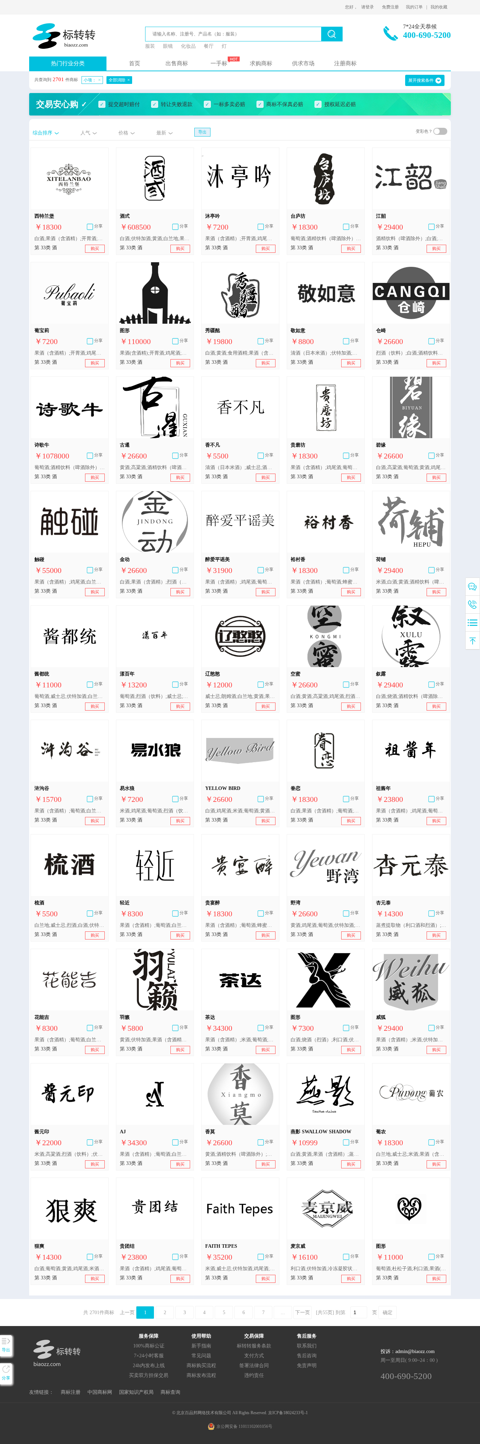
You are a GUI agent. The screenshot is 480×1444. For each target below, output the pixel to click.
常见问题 (201, 1355)
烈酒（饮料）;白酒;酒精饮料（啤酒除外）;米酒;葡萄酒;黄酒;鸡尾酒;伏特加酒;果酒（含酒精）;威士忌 (411, 353)
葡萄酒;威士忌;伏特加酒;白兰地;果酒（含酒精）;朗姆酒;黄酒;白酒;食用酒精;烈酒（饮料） (69, 696)
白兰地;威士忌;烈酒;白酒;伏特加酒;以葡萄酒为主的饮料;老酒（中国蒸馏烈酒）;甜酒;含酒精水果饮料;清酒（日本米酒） (69, 925)
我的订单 (414, 7)
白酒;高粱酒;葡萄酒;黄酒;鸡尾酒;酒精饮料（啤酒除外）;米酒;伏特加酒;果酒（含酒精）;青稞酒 (411, 467)
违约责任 (254, 1375)
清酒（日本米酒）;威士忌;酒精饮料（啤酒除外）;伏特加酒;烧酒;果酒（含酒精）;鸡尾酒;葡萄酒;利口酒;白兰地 (240, 467)
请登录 (367, 7)
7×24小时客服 (149, 1355)
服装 (150, 46)
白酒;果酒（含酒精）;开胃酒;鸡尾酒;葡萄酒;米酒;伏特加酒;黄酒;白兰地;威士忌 (69, 238)
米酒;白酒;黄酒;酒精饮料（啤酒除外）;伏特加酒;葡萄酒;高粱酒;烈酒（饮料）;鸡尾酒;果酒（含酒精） (411, 582)
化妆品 (188, 46)
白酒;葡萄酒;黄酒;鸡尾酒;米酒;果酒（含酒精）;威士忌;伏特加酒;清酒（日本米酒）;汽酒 (69, 1268)
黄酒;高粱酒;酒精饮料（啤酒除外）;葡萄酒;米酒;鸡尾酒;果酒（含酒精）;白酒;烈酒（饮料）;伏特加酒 (155, 467)
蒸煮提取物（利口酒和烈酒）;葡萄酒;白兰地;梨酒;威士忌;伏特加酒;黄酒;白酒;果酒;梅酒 (411, 925)
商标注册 (70, 1392)
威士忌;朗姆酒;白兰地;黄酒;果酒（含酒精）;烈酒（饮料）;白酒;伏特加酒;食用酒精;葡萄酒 (240, 696)
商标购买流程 (201, 1365)
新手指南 (201, 1346)
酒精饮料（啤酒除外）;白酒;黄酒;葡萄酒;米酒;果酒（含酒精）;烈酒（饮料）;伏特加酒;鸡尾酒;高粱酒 (411, 238)
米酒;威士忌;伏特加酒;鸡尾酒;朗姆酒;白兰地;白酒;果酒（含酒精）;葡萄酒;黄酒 (240, 1268)
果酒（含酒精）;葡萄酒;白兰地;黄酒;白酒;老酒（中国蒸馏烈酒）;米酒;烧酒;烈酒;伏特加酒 (69, 810)
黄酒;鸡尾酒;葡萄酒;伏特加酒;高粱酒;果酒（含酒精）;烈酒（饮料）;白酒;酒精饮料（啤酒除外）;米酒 (326, 925)
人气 (85, 133)
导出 (202, 132)
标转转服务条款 (254, 1346)
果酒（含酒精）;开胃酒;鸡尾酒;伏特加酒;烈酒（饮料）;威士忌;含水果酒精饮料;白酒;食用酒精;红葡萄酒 (240, 238)
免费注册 (390, 7)
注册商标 (345, 63)
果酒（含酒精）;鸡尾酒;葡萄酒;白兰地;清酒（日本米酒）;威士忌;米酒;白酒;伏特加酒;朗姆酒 (240, 582)
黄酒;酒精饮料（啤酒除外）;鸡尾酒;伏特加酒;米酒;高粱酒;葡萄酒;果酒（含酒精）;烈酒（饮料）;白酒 (240, 1154)
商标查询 (170, 1392)
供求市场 (303, 63)
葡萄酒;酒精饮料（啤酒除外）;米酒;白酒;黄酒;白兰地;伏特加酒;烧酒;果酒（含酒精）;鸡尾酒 (326, 238)
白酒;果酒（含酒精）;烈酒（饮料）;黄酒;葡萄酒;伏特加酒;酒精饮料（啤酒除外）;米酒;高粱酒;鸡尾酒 (155, 582)
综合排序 (42, 133)
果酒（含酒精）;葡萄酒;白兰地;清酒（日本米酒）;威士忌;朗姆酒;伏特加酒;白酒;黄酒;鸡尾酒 (155, 1154)
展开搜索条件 (421, 80)
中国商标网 (99, 1392)
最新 (161, 133)
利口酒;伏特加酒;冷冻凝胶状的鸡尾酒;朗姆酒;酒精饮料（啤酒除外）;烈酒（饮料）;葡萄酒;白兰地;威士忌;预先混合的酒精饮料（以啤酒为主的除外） (326, 1268)
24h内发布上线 (149, 1365)
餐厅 (209, 46)
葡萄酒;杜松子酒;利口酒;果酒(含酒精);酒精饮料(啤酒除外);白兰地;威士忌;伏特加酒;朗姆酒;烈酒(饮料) (411, 1268)
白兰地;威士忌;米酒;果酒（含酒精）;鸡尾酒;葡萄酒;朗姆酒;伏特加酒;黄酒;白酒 (411, 1154)
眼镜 (168, 46)
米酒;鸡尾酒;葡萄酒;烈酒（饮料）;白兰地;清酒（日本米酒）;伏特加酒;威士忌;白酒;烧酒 (155, 810)
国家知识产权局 (136, 1392)
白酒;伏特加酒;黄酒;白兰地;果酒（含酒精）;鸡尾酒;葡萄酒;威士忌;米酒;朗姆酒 (155, 238)
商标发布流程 (201, 1375)
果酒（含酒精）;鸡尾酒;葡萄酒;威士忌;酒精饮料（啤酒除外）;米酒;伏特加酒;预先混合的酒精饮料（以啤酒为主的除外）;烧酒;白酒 (411, 810)
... (283, 1312)
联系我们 (307, 1346)
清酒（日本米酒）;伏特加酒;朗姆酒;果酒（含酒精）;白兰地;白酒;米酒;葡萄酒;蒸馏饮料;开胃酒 (326, 353)
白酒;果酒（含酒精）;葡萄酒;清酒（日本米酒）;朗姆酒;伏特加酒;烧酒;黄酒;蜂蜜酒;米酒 (326, 810)
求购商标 (261, 63)
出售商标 (177, 63)
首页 (134, 63)
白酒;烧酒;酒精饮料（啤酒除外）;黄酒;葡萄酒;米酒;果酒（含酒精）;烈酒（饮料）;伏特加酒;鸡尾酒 (411, 696)
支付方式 (254, 1355)
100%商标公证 (148, 1346)
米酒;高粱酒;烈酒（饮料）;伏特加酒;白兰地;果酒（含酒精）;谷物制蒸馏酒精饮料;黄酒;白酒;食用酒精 (69, 1154)
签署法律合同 (254, 1365)
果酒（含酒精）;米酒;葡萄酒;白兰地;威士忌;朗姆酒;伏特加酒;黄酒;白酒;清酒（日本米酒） (240, 1039)
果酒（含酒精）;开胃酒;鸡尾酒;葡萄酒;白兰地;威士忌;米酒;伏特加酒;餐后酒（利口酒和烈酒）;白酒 (69, 353)
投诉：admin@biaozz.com (408, 1351)
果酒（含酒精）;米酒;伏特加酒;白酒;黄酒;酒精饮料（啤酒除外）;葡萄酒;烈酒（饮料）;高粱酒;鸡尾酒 (411, 1039)
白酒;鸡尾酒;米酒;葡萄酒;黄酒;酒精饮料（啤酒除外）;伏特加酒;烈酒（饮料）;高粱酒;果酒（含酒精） (240, 810)
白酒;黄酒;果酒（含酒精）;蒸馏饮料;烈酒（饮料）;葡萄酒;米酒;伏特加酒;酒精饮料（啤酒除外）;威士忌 (326, 1154)
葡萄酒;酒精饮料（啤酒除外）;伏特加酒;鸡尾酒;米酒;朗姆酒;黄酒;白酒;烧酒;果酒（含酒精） (69, 467)
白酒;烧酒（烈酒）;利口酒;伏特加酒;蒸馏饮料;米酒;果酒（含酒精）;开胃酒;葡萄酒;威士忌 (326, 1039)
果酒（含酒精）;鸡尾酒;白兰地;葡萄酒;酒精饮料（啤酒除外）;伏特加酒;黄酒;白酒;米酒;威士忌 (69, 582)
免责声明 (307, 1365)
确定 (388, 1312)
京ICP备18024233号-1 (288, 1412)
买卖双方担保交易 (148, 1375)
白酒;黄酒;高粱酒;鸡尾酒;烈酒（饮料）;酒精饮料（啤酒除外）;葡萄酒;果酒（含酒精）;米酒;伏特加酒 (326, 696)
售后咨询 (307, 1355)
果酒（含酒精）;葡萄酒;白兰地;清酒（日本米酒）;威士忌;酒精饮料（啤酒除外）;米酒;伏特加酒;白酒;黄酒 (155, 925)
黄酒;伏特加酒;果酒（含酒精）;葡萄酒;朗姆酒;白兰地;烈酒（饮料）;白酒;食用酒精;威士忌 (155, 1039)
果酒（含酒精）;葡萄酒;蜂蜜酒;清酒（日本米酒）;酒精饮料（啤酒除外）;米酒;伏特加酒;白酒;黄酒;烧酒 (326, 582)
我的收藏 (438, 7)
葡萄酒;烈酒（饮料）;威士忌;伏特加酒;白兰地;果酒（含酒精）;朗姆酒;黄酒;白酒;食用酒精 (155, 696)
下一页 (302, 1312)
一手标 (218, 63)
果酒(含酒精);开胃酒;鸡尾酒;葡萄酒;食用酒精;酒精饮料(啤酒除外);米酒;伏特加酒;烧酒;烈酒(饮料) (155, 353)
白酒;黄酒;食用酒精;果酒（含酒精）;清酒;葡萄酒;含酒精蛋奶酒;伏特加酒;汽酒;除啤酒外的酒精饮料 (240, 353)
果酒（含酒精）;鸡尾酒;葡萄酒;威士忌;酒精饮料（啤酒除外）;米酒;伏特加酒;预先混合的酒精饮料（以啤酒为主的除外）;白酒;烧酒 (155, 1268)
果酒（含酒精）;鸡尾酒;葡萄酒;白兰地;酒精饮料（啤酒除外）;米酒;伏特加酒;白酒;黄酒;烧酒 (326, 467)
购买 (95, 248)
